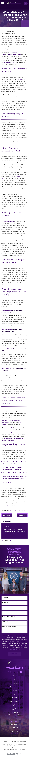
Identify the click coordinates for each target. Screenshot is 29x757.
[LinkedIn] (11, 672)
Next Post (22, 515)
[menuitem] (6, 750)
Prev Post (6, 515)
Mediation (14, 697)
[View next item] (10, 541)
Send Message (14, 654)
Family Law (14, 694)
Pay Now (14, 705)
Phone (4, 607)
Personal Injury (14, 686)
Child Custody (13, 510)
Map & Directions (14, 733)
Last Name (5, 602)
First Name (5, 597)
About (14, 679)
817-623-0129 (14, 668)
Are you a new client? (8, 616)
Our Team (14, 683)
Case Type (5, 621)
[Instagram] (14, 672)
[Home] (14, 3)
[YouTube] (21, 672)
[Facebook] (8, 672)
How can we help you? (9, 626)
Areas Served (14, 701)
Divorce (14, 690)
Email (3, 612)
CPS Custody (21, 510)
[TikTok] (17, 672)
